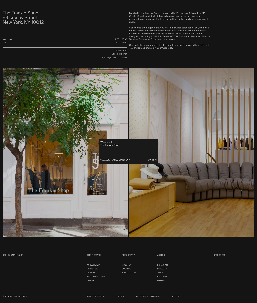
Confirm (152, 160)
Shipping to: (105, 160)
